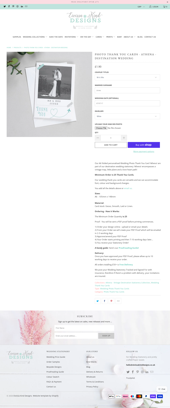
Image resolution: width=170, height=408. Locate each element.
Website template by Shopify (45, 395)
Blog (140, 37)
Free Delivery (126, 264)
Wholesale (90, 377)
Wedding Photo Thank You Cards (114, 288)
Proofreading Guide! (129, 248)
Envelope (99, 111)
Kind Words (91, 362)
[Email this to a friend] (118, 301)
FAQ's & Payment (53, 381)
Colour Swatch (52, 377)
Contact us (150, 37)
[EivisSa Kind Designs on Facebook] (9, 6)
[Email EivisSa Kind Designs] (26, 6)
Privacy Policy (92, 386)
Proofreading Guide (55, 372)
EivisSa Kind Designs (23, 395)
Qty (96, 132)
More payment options (143, 151)
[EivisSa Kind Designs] (85, 20)
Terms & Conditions (95, 381)
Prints (109, 37)
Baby (119, 37)
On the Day (86, 37)
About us (129, 37)
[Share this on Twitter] (98, 301)
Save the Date (56, 37)
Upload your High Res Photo (108, 124)
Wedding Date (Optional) (107, 98)
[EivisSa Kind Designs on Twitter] (4, 6)
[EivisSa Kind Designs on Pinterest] (13, 6)
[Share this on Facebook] (104, 301)
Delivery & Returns (94, 372)
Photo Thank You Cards (114, 292)
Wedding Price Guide (55, 357)
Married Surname (103, 85)
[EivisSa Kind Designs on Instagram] (17, 6)
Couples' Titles (102, 72)
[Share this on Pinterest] (111, 301)
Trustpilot (130, 378)
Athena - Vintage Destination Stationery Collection (128, 282)
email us (128, 188)
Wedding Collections (34, 37)
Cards (99, 37)
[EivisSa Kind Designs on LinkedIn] (22, 6)
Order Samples (53, 362)
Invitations (70, 37)
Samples (17, 37)
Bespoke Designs (53, 367)
